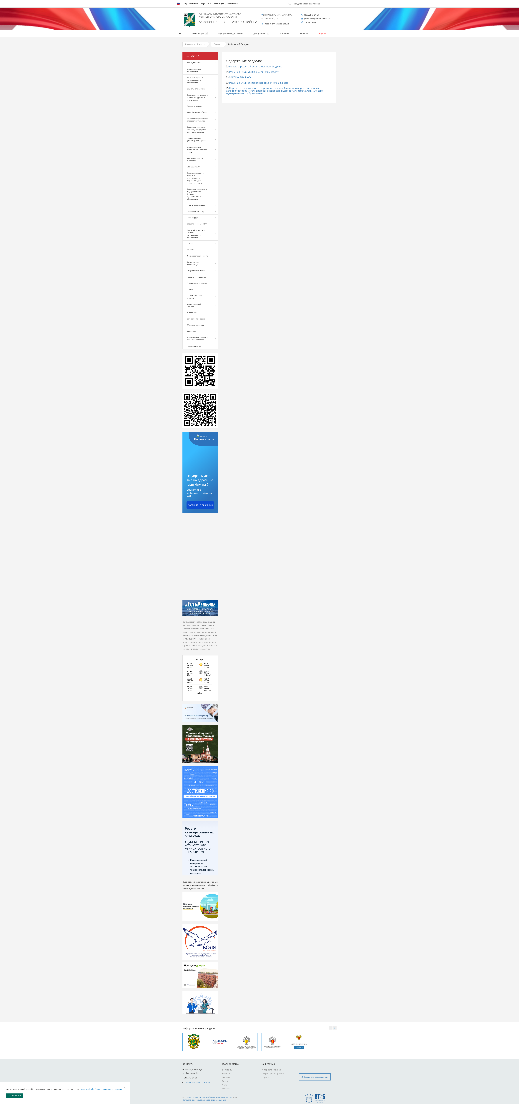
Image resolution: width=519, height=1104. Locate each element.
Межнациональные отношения (195, 159)
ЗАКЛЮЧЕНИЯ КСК (240, 77)
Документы (227, 1069)
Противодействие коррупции (194, 296)
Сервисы (205, 4)
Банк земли (191, 331)
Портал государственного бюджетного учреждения (208, 1097)
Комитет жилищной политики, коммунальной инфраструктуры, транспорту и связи (195, 178)
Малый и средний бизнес (197, 112)
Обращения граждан (195, 325)
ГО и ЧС (190, 243)
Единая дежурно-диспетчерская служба (196, 139)
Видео (225, 1081)
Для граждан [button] (259, 33)
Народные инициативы (196, 277)
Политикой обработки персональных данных (101, 1089)
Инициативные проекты (197, 283)
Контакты (284, 33)
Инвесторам (192, 313)
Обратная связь (191, 4)
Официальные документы (230, 33)
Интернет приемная (271, 1069)
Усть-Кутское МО (194, 62)
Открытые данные (194, 106)
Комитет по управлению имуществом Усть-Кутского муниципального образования (197, 194)
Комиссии (191, 250)
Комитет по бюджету (195, 44)
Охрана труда (192, 217)
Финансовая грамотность (197, 256)
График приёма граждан (273, 1073)
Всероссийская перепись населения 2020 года (197, 338)
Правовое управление (196, 205)
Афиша (322, 33)
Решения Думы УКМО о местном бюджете (254, 72)
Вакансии (304, 33)
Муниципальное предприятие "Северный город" (197, 149)
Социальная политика (196, 89)
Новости (226, 1073)
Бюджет (217, 44)
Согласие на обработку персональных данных (204, 1100)
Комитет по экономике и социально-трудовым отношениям (197, 97)
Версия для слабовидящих (226, 4)
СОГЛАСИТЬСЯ (14, 1095)
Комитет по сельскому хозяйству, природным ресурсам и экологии (196, 129)
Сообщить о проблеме (200, 505)
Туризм (190, 289)
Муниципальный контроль (194, 305)
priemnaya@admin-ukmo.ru (197, 1082)
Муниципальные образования (194, 70)
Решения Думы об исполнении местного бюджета (258, 82)
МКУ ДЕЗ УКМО (193, 167)
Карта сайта (310, 22)
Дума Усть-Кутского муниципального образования (195, 80)
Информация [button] (198, 33)
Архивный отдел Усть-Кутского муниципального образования (196, 234)
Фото (224, 1085)
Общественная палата (196, 270)
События (226, 1077)
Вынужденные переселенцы (193, 263)
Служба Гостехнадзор (196, 319)
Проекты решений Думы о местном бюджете (255, 66)
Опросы (265, 1077)
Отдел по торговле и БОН (197, 224)
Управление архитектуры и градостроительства (197, 119)
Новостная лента (194, 346)
